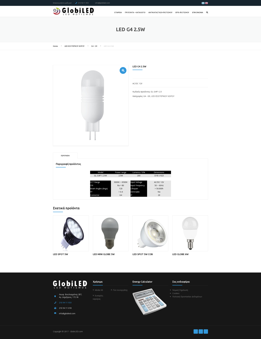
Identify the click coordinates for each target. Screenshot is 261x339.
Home (55, 46)
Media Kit (99, 290)
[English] (206, 3)
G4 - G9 (94, 46)
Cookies (175, 293)
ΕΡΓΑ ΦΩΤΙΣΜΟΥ (182, 12)
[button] (123, 70)
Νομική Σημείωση (180, 290)
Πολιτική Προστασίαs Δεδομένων (187, 296)
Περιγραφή (65, 156)
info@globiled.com (102, 3)
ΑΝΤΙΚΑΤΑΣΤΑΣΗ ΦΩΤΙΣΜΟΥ (160, 12)
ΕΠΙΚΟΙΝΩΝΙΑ (197, 12)
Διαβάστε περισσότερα (70, 233)
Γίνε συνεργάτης (120, 290)
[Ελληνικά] (203, 3)
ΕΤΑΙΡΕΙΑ (118, 12)
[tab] (65, 155)
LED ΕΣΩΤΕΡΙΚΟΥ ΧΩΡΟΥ (74, 46)
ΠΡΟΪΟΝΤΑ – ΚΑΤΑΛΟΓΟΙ (135, 12)
